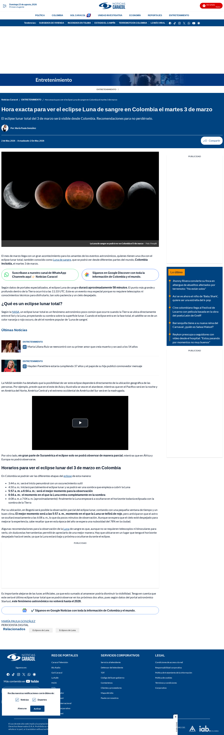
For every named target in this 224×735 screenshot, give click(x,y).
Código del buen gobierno (112, 677)
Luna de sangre (62, 259)
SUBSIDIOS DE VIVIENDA (51, 23)
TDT (103, 672)
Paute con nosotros (109, 698)
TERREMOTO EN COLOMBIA (133, 23)
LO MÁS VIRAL (158, 23)
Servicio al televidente (111, 662)
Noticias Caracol (9, 99)
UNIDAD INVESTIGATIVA (110, 15)
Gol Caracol (56, 672)
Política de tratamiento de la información (173, 672)
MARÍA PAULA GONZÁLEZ (18, 621)
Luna (66, 528)
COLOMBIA (57, 15)
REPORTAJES (155, 15)
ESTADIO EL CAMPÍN (104, 23)
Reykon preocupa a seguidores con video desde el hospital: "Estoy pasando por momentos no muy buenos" (196, 338)
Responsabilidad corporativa (168, 667)
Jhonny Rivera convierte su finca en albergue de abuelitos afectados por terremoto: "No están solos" (194, 284)
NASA (15, 311)
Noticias (25, 699)
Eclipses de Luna (41, 630)
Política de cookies (163, 677)
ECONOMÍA (135, 15)
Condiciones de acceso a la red (169, 662)
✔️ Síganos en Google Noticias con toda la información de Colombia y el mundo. (83, 610)
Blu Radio (55, 667)
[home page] (112, 5)
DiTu (53, 688)
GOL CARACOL (78, 15)
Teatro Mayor (57, 698)
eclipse (68, 475)
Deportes (42, 699)
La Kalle (54, 677)
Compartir (212, 141)
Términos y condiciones (166, 682)
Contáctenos (107, 682)
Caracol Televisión (59, 662)
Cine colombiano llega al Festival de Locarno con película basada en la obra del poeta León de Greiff (195, 311)
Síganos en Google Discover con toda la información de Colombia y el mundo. (118, 274)
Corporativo (161, 688)
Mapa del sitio (107, 693)
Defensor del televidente (112, 667)
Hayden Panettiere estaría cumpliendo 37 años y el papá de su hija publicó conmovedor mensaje (84, 366)
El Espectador (57, 693)
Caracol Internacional (61, 703)
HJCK (54, 682)
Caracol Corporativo (60, 708)
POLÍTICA (40, 15)
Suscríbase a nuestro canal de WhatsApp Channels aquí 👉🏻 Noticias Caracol (39, 274)
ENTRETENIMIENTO (179, 15)
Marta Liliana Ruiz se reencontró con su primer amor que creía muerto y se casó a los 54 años (82, 346)
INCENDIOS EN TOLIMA (79, 23)
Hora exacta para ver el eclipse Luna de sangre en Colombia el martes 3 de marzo (81, 99)
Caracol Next (57, 713)
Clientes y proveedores (111, 688)
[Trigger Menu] (4, 6)
